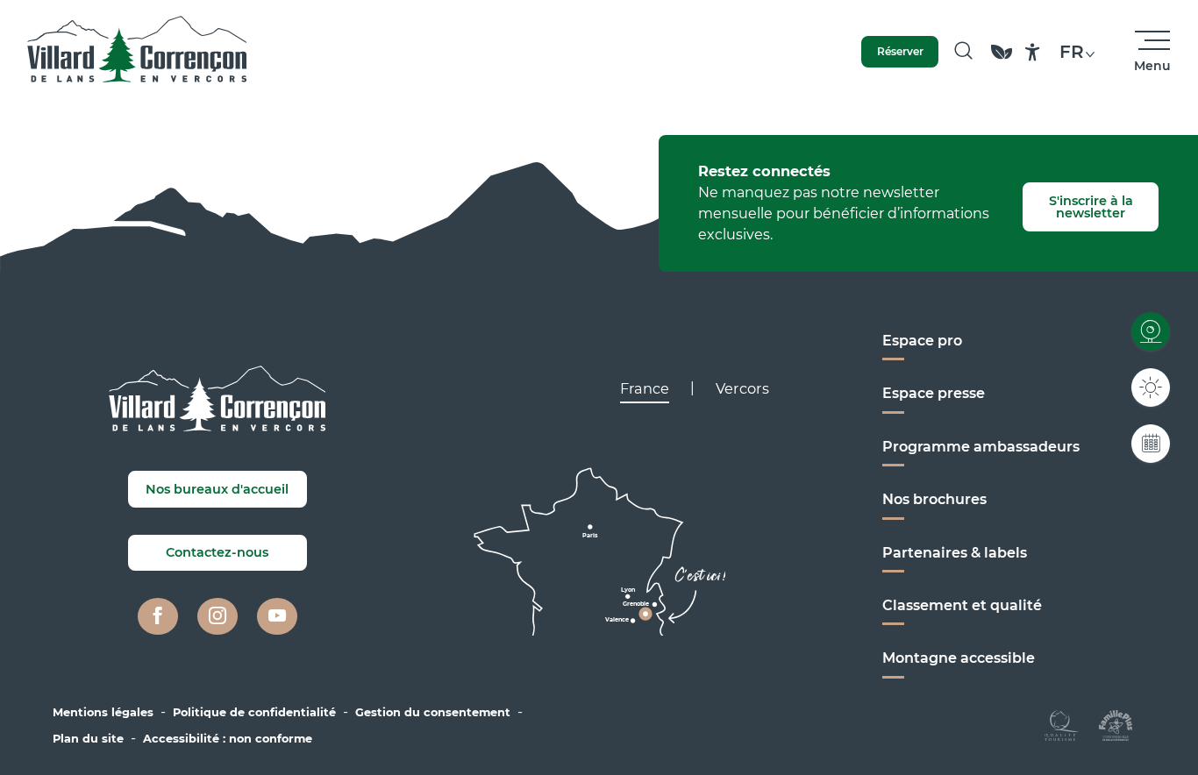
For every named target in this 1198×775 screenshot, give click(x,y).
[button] (963, 51)
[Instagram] (217, 616)
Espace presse (933, 393)
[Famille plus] (1115, 723)
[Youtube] (277, 616)
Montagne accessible (958, 658)
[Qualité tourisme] (1062, 723)
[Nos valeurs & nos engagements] (1001, 60)
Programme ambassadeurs (981, 446)
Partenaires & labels (954, 552)
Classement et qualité (962, 605)
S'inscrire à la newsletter (1091, 207)
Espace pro (922, 340)
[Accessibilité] (1033, 52)
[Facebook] (158, 616)
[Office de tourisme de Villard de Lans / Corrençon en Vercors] (137, 52)
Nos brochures (934, 499)
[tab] (644, 388)
